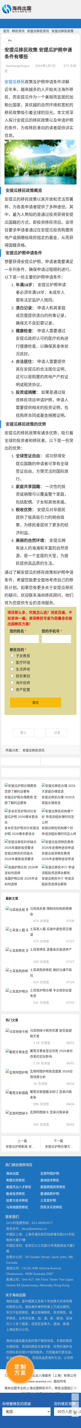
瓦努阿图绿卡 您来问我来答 (49, 1112)
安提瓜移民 (14, 82)
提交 (35, 702)
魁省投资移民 (15, 1193)
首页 (6, 31)
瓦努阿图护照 (49, 1173)
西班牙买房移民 (51, 1207)
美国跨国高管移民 (52, 1187)
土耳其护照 (48, 1200)
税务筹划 (23, 676)
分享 (57, 733)
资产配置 (23, 690)
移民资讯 (18, 31)
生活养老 (23, 669)
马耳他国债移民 (17, 1207)
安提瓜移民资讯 (38, 31)
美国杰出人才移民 (18, 1187)
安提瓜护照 (16, 253)
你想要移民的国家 (17, 1404)
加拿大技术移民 (17, 1200)
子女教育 (23, 656)
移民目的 (18, 650)
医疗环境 (23, 662)
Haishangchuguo (18, 66)
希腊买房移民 (15, 1180)
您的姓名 (18, 631)
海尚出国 (12, 1173)
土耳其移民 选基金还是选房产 (51, 949)
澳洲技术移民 (49, 1180)
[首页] (75, 1389)
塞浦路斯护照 (49, 1193)
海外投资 (23, 683)
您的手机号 (52, 631)
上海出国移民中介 (39, 1388)
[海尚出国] (16, 12)
